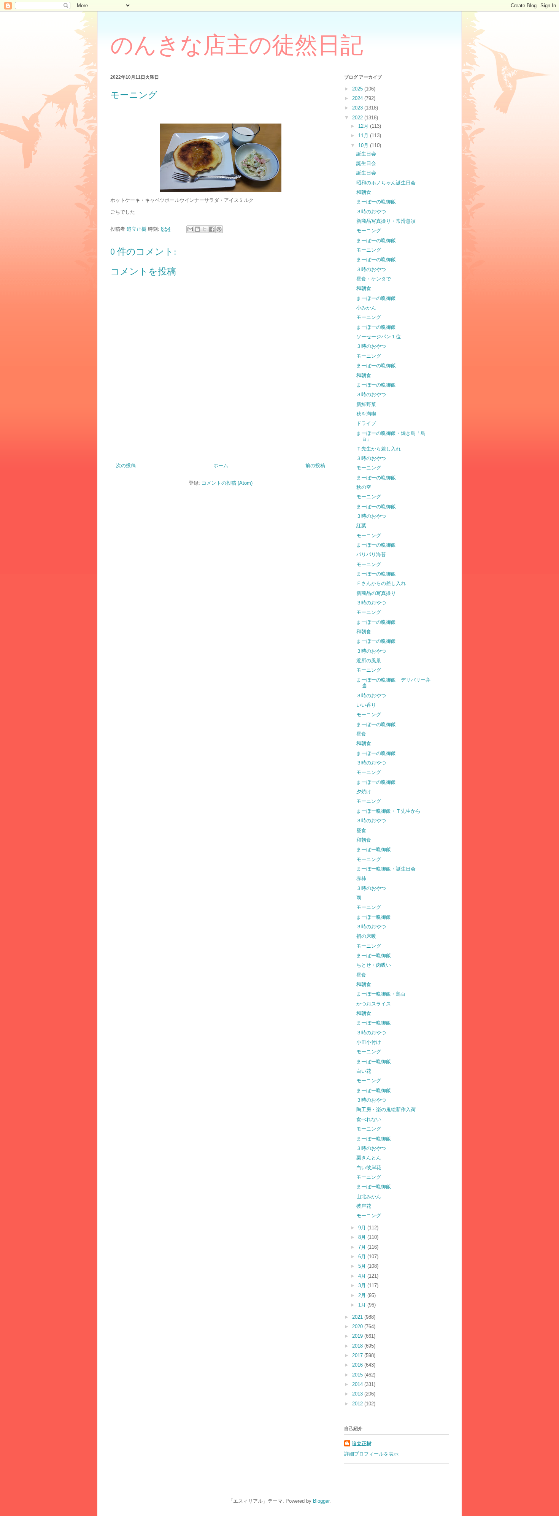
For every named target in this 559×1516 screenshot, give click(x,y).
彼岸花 (363, 1206)
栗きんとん (368, 1158)
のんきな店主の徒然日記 (236, 45)
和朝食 (363, 192)
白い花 (363, 1071)
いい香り (366, 705)
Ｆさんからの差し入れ (381, 583)
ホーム (220, 465)
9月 (362, 1228)
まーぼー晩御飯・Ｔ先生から (388, 811)
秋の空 (363, 487)
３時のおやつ (371, 211)
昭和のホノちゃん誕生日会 (386, 183)
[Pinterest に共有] (219, 229)
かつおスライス (373, 1004)
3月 (362, 1285)
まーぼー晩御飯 (373, 849)
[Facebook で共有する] (212, 229)
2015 (358, 1375)
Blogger (321, 1501)
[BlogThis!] (197, 229)
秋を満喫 (366, 414)
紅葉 (361, 525)
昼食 (361, 734)
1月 (362, 1305)
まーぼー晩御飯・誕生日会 (386, 869)
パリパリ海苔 (371, 554)
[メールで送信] (190, 229)
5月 (362, 1266)
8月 (362, 1237)
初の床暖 (366, 936)
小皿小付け (368, 1042)
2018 (358, 1346)
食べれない (368, 1119)
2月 (362, 1295)
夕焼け (363, 791)
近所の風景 (368, 660)
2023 (358, 108)
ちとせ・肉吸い (373, 965)
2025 (358, 89)
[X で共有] (204, 229)
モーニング (368, 230)
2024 (358, 98)
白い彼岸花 (368, 1167)
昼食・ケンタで (373, 279)
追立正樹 (362, 1443)
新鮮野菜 (366, 404)
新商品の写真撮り (376, 593)
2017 (358, 1355)
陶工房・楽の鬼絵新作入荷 (386, 1109)
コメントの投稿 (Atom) (227, 483)
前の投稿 (315, 465)
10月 (364, 145)
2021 (358, 1317)
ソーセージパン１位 (378, 336)
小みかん (366, 308)
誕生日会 (366, 154)
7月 (362, 1247)
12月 (364, 126)
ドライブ (366, 423)
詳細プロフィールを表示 (371, 1454)
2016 (358, 1365)
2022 (358, 118)
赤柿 (361, 878)
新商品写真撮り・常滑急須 (386, 221)
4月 (362, 1276)
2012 (358, 1404)
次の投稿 (126, 465)
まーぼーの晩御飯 (376, 202)
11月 (364, 135)
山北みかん (368, 1196)
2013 (358, 1394)
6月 (362, 1256)
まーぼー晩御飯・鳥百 (381, 994)
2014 (358, 1384)
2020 (358, 1326)
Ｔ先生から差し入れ (378, 449)
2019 (358, 1336)
